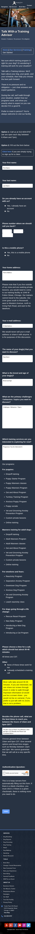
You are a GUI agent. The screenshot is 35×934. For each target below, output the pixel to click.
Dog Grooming (7, 842)
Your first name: (9, 163)
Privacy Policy (7, 902)
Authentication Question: (13, 767)
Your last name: (9, 180)
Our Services (15, 50)
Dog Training (7, 845)
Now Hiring (6, 873)
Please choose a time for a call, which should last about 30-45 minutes (16, 649)
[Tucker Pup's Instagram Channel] (24, 925)
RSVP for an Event (8, 879)
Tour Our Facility (8, 899)
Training (26, 50)
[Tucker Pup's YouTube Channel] (20, 925)
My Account (13, 6)
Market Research (8, 856)
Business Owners (8, 886)
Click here (6, 152)
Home (5, 50)
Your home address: (11, 267)
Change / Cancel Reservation (12, 865)
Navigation (4, 6)
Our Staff (6, 897)
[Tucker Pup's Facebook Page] (15, 925)
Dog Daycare (7, 839)
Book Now (6, 862)
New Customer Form (9, 868)
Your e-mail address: (11, 321)
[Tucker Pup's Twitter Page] (28, 925)
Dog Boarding (7, 836)
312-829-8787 (8, 916)
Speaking (6, 853)
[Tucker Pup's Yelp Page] (6, 925)
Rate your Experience (9, 871)
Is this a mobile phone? (13, 248)
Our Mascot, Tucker (9, 888)
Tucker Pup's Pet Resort (22, 929)
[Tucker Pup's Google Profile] (11, 925)
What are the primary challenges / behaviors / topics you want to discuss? (17, 399)
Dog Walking (7, 850)
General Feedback (8, 876)
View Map (7, 912)
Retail (5, 847)
